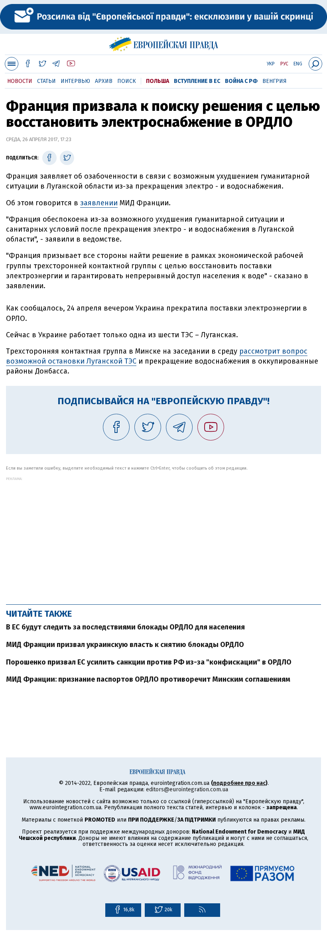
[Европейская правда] (164, 43)
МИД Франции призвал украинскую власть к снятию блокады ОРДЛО (125, 644)
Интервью (75, 81)
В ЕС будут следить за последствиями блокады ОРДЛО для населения (125, 627)
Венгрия (274, 81)
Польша (157, 81)
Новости (19, 81)
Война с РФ (241, 81)
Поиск (126, 81)
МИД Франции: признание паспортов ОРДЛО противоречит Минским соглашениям (148, 679)
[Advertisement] (163, 536)
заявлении (99, 203)
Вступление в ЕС (197, 81)
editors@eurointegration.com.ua (187, 789)
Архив (103, 81)
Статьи (46, 81)
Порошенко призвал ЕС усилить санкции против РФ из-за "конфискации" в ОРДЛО (149, 662)
